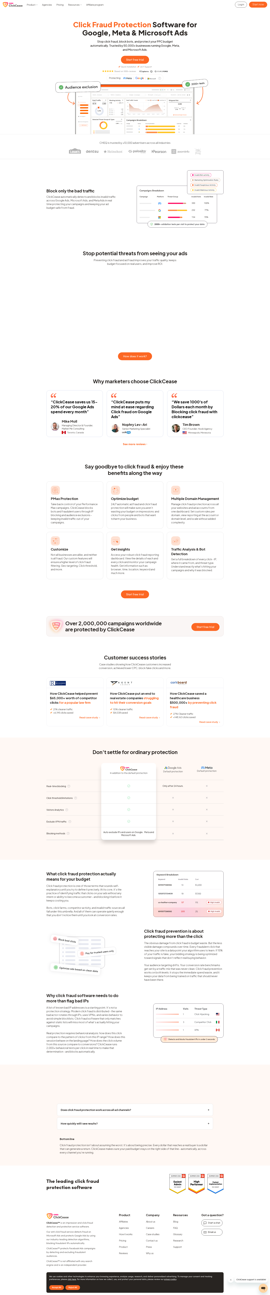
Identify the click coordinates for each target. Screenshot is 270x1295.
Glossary (177, 1234)
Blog (175, 1221)
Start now (258, 4)
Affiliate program (95, 4)
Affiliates (123, 1221)
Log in (241, 4)
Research (178, 1240)
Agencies (47, 4)
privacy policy (170, 1279)
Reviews (123, 1253)
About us (150, 1221)
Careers (150, 1227)
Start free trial (135, 59)
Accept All (56, 1287)
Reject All (72, 1287)
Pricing (60, 4)
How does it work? (135, 356)
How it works (125, 1234)
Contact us (152, 1240)
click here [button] (72, 1279)
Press (149, 1246)
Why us (150, 1253)
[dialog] (135, 1282)
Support (177, 1246)
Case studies (152, 1234)
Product (123, 1246)
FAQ (175, 1227)
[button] (32, 4)
